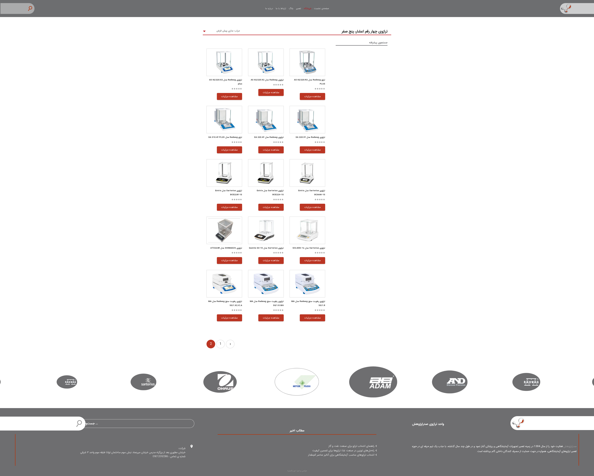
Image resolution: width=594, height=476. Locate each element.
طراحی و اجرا (302, 470)
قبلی (230, 344)
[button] (31, 8)
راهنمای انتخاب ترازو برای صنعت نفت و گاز (351, 446)
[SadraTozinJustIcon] (577, 8)
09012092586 (160, 456)
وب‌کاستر (291, 470)
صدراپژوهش (570, 446)
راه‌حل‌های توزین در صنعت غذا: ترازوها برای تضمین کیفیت (343, 450)
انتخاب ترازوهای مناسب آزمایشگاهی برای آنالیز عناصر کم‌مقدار (341, 455)
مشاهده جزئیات (312, 96)
